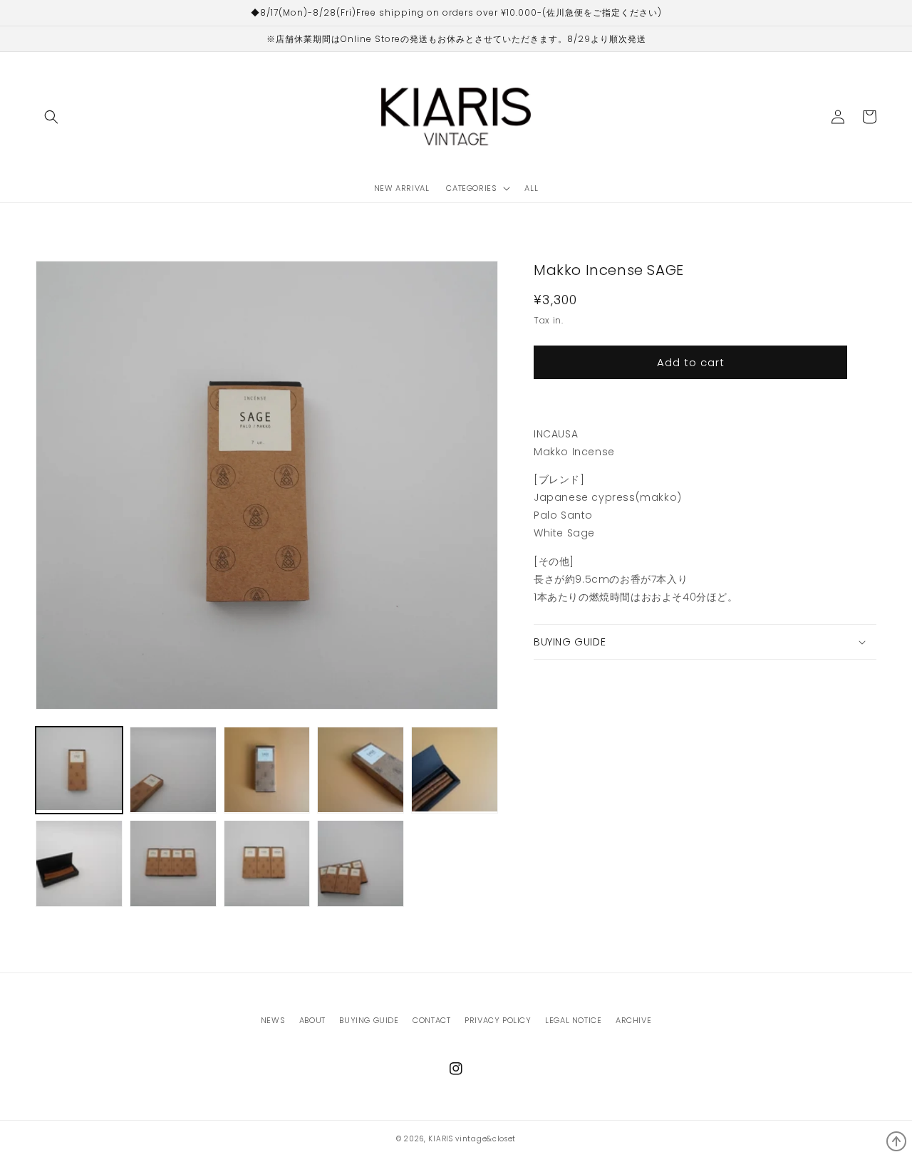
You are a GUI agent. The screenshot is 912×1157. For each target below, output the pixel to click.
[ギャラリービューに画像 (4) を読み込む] (360, 770)
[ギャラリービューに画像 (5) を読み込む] (454, 770)
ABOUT (312, 1020)
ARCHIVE (633, 1020)
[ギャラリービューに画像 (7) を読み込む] (173, 863)
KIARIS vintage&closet (472, 1138)
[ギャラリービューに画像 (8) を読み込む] (267, 863)
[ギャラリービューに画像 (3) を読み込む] (267, 770)
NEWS (273, 1020)
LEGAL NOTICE (573, 1020)
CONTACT (431, 1020)
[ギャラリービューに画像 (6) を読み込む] (79, 863)
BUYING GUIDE (368, 1020)
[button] (51, 117)
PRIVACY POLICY (498, 1020)
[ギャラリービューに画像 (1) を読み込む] (79, 770)
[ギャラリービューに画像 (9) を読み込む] (360, 863)
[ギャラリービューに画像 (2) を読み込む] (173, 770)
